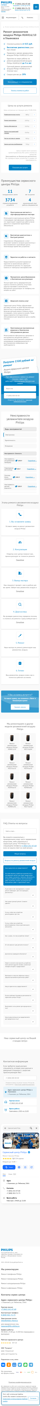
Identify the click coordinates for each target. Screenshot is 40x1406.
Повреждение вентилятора (8, 469)
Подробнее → (32, 461)
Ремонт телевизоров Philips (12, 1279)
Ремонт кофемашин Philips (12, 1288)
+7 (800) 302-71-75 (22, 8)
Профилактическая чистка (12, 114)
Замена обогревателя (10, 126)
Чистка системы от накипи (12, 138)
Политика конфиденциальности (20, 1382)
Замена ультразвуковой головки (11, 132)
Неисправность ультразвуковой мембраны (9, 460)
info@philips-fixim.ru (9, 1320)
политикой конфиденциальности (23, 400)
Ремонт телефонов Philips (11, 1274)
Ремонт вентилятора (10, 120)
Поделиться (3, 1365)
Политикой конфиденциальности (24, 1084)
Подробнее (20, 560)
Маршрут (11, 1167)
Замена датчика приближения (13, 144)
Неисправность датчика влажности (9, 486)
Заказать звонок (20, 707)
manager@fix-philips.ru (10, 1326)
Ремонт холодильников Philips (13, 1283)
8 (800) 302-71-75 (8, 1315)
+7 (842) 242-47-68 (22, 4)
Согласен (33, 1398)
